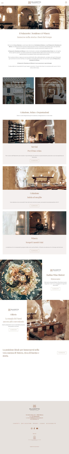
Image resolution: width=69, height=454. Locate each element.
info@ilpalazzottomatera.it (36, 417)
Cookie (42, 423)
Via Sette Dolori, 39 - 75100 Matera (34, 415)
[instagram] (31, 428)
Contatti (16, 423)
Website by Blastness (34, 446)
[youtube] (37, 428)
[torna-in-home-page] (34, 408)
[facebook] (34, 428)
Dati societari (26, 423)
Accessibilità (51, 423)
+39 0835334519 (35, 416)
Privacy (35, 423)
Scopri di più (18, 91)
